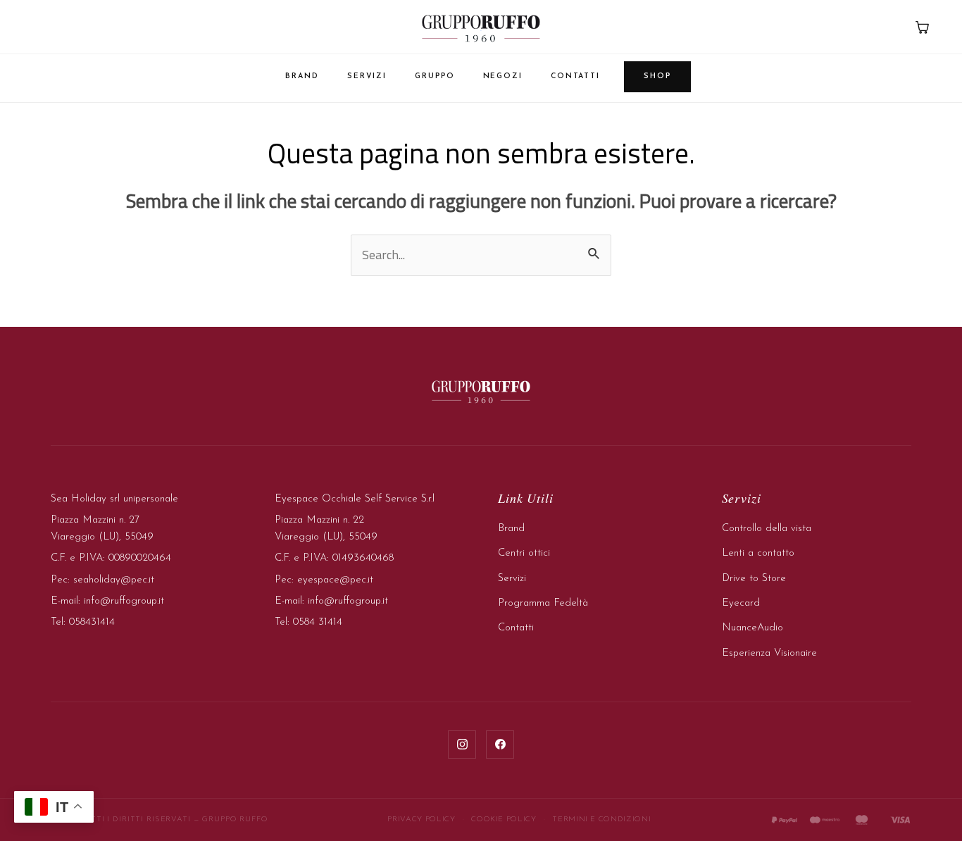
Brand (301, 76)
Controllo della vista (766, 528)
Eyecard (741, 603)
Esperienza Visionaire (769, 653)
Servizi (367, 76)
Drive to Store (754, 578)
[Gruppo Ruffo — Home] (481, 28)
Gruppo (434, 76)
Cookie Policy (503, 819)
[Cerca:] (481, 254)
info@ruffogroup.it (124, 601)
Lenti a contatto (758, 553)
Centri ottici (524, 553)
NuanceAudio (752, 628)
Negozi (503, 76)
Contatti (575, 76)
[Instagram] (462, 744)
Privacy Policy (421, 819)
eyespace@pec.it (335, 580)
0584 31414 (317, 622)
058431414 (92, 622)
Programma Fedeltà (543, 603)
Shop (657, 76)
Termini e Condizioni (601, 819)
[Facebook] (500, 744)
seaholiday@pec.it (113, 580)
